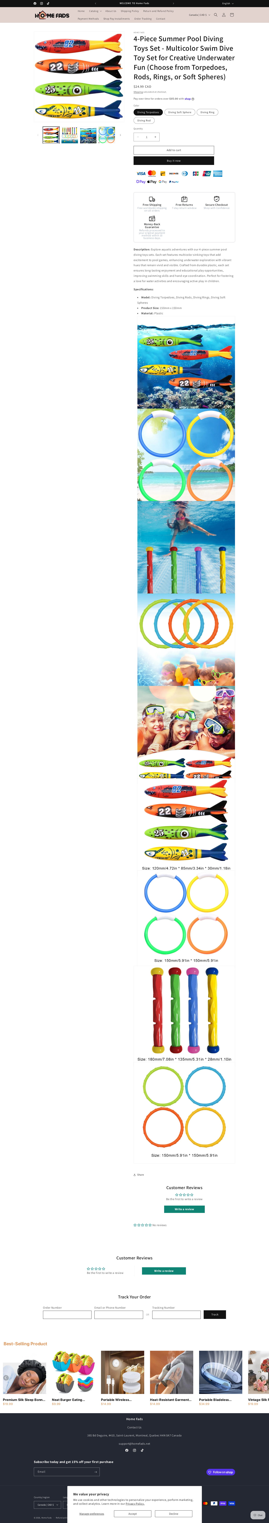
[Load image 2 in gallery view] (69, 135)
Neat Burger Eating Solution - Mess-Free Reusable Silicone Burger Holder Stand (72, 1400)
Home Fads (46, 1517)
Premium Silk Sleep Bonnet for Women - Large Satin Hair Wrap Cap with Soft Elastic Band (24, 1400)
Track (214, 1314)
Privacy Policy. (135, 1504)
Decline (173, 1514)
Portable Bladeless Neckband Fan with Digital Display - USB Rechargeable (220, 1400)
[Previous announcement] (95, 3)
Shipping (138, 91)
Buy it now (174, 160)
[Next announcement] (173, 3)
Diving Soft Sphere (179, 112)
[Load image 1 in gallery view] (51, 135)
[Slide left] (38, 135)
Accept (132, 1514)
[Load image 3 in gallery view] (88, 135)
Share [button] (140, 1174)
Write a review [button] (184, 1209)
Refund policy (62, 1517)
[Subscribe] (95, 1472)
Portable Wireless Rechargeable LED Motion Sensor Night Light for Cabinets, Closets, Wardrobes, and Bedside (122, 1400)
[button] (95, 11)
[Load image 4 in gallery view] (106, 135)
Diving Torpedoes (148, 112)
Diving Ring (207, 112)
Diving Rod (144, 120)
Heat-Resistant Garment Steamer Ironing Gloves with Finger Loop (169, 1400)
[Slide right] (120, 135)
